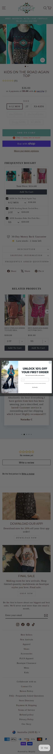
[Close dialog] (50, 362)
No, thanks (34, 387)
